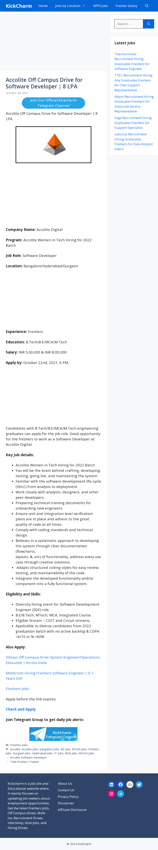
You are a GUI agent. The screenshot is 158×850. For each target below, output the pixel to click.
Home (43, 5)
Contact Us (66, 790)
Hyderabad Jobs (42, 753)
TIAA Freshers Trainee (24, 762)
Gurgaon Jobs (21, 753)
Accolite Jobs (30, 749)
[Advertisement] (53, 42)
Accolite (15, 749)
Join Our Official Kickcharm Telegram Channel (53, 103)
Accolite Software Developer (28, 757)
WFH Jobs (100, 5)
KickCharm (19, 6)
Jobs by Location (67, 5)
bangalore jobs (49, 749)
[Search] (148, 24)
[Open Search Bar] (146, 6)
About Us (65, 783)
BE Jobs (66, 749)
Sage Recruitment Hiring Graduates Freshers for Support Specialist (133, 123)
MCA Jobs (71, 753)
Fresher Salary (126, 5)
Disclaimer (66, 803)
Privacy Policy (68, 796)
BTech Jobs (79, 749)
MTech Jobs (86, 753)
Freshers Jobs (17, 688)
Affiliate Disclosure (72, 809)
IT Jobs (58, 753)
